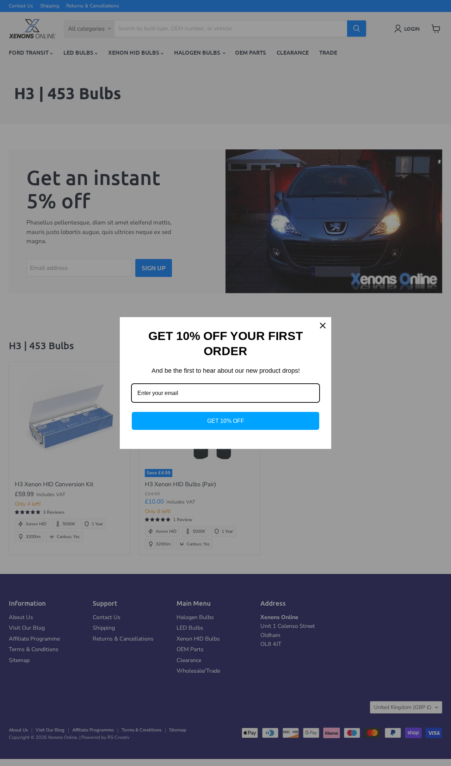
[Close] (322, 325)
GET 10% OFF (225, 421)
